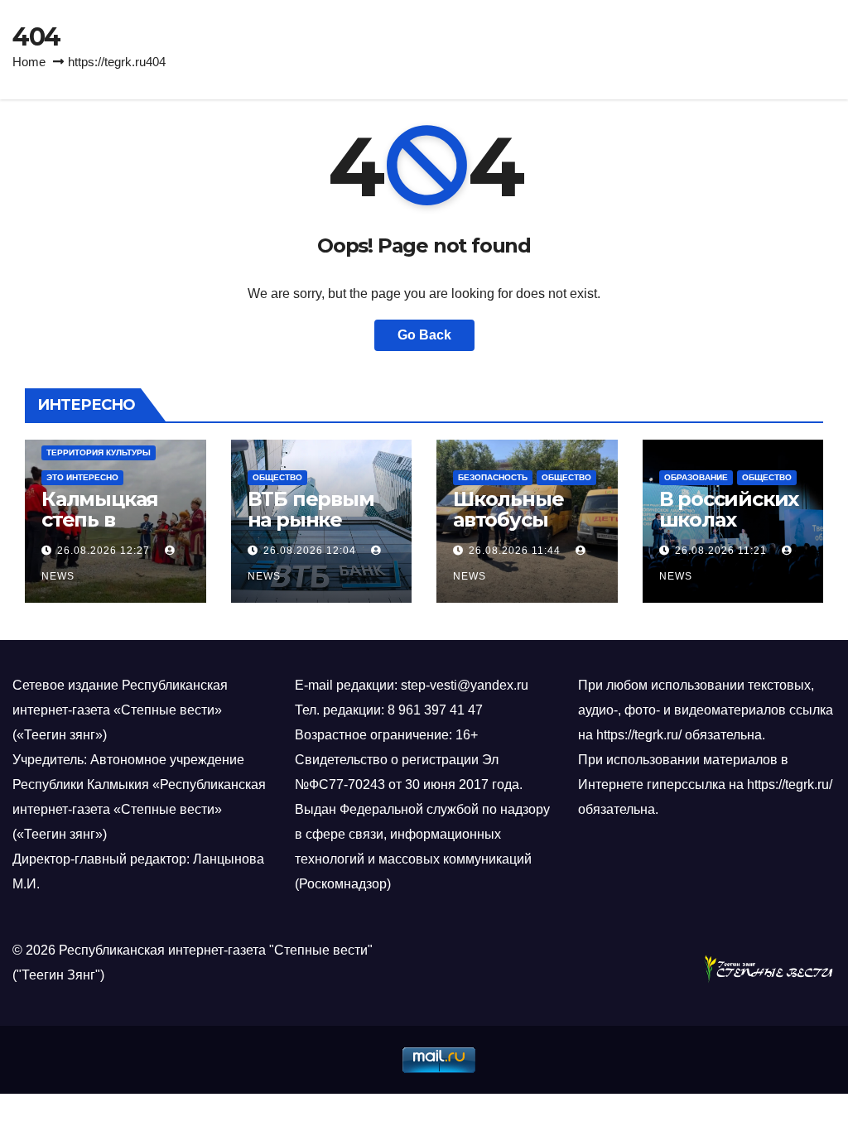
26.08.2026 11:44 (515, 550)
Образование (696, 477)
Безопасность (493, 477)
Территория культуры (98, 452)
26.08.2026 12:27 (103, 550)
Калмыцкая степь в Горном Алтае (112, 519)
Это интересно (82, 477)
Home (29, 62)
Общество (277, 477)
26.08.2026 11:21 (721, 550)
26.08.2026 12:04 (309, 550)
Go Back (424, 335)
